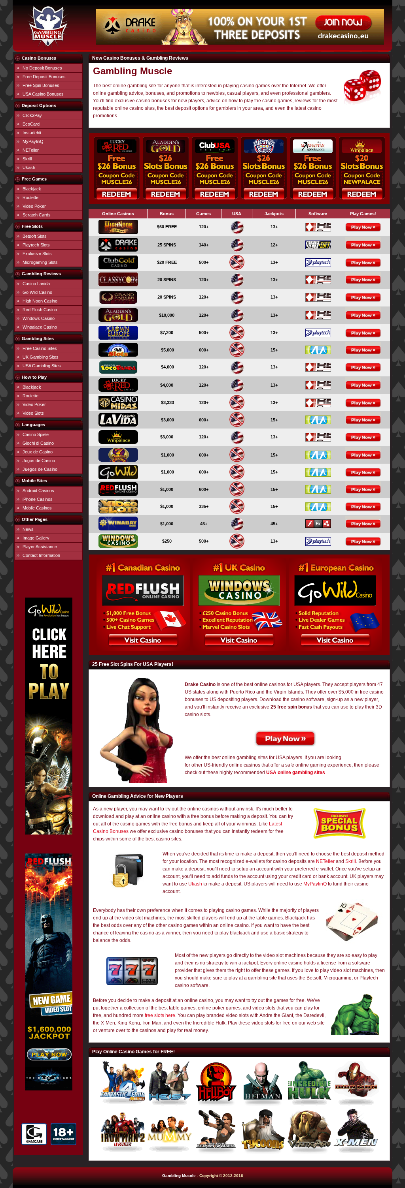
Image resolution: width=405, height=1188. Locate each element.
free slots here (160, 1015)
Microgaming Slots (40, 262)
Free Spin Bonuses (41, 85)
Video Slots (33, 413)
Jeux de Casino (38, 451)
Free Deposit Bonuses (44, 76)
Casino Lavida (36, 283)
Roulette (30, 197)
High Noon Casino (40, 301)
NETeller (31, 150)
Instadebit (32, 132)
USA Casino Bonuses (43, 94)
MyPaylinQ (33, 141)
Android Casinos (38, 490)
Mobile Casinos (37, 508)
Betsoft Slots (35, 236)
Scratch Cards (37, 214)
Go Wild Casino (37, 292)
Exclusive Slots (37, 253)
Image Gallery (36, 538)
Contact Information (41, 555)
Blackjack (32, 188)
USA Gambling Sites (42, 365)
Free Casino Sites (40, 348)
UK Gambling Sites (41, 357)
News (28, 529)
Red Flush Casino (40, 309)
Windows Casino (39, 318)
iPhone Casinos (38, 499)
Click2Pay (32, 115)
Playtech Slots (36, 244)
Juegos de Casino (40, 469)
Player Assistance (40, 546)
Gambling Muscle (179, 1175)
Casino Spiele (36, 434)
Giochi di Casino (38, 443)
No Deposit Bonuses (42, 68)
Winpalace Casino (40, 327)
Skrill (27, 158)
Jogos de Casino (39, 460)
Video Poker (34, 206)
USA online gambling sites (295, 772)
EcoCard (31, 124)
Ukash (29, 167)
